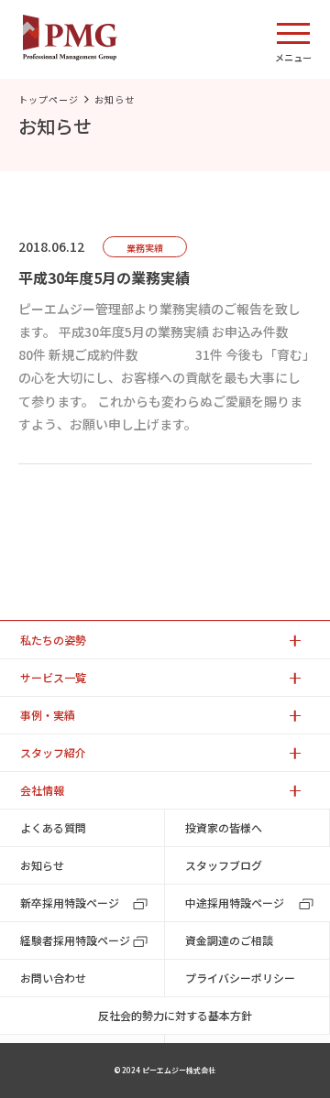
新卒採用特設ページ (69, 902)
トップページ (48, 99)
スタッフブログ (223, 865)
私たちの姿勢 (53, 639)
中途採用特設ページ (234, 902)
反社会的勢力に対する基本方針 (175, 1015)
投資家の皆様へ (223, 827)
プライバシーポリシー (240, 977)
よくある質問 (53, 827)
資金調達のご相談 (229, 940)
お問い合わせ (53, 977)
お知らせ (42, 865)
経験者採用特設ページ (75, 940)
